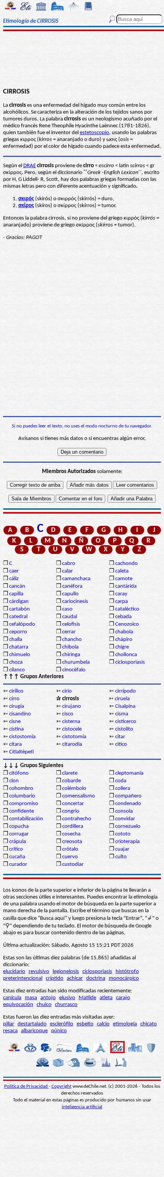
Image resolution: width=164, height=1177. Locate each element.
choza (16, 662)
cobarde (71, 781)
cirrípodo (125, 691)
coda (120, 781)
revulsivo (39, 972)
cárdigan (19, 601)
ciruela (122, 699)
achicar (75, 978)
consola (124, 811)
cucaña (17, 857)
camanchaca (76, 579)
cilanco (17, 670)
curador (18, 864)
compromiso (23, 804)
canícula (12, 998)
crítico (16, 849)
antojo (48, 998)
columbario (22, 796)
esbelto (85, 1024)
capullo (70, 594)
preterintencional (22, 978)
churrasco (66, 1005)
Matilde (87, 998)
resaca (10, 1031)
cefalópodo (22, 624)
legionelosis (66, 972)
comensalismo (78, 796)
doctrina (95, 978)
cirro (14, 699)
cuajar (122, 849)
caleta (122, 571)
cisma (121, 714)
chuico (44, 1005)
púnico (59, 1031)
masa (31, 998)
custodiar (73, 864)
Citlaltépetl (21, 752)
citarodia (72, 744)
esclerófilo (61, 1024)
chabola (124, 632)
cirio (67, 691)
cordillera (72, 826)
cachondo (126, 563)
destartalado (32, 1024)
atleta (106, 998)
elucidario (14, 972)
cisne (15, 722)
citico (121, 744)
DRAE (29, 166)
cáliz (14, 579)
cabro (68, 563)
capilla (16, 594)
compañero (128, 796)
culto (121, 857)
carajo (123, 998)
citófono (19, 773)
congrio (70, 811)
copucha (19, 826)
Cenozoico (127, 624)
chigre (122, 647)
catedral (18, 617)
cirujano (71, 706)
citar (120, 737)
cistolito (124, 729)
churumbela (76, 662)
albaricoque (34, 1031)
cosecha (71, 834)
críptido (54, 978)
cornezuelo (127, 826)
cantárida (126, 586)
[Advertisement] (82, 60)
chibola (70, 647)
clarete (69, 773)
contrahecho (76, 819)
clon (14, 781)
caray (121, 594)
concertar (73, 804)
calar (67, 571)
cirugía (16, 706)
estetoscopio (94, 133)
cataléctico (127, 609)
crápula (17, 842)
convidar (125, 819)
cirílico (16, 691)
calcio (103, 1024)
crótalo (70, 849)
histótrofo (127, 972)
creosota (72, 842)
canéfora (72, 586)
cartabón (19, 609)
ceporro (18, 632)
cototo (122, 834)
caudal (69, 617)
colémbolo (74, 788)
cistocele (72, 729)
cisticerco (125, 722)
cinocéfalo (73, 670)
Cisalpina (125, 706)
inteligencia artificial (82, 1106)
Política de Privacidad (26, 1086)
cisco (67, 714)
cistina (16, 729)
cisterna (71, 722)
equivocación (18, 1005)
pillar (8, 1024)
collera (122, 788)
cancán (17, 586)
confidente (21, 811)
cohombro (21, 788)
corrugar (19, 834)
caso (67, 609)
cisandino (20, 714)
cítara (15, 744)
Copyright (61, 1086)
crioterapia (127, 842)
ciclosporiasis (130, 662)
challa (15, 639)
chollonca (126, 655)
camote (123, 579)
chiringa (71, 655)
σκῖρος (26, 206)
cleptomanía (129, 773)
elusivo (67, 998)
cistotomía (74, 737)
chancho (72, 639)
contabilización (26, 819)
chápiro (123, 639)
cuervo (70, 857)
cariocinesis (75, 601)
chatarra (18, 647)
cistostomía (22, 737)
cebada (123, 617)
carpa (121, 601)
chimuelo (19, 655)
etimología (125, 1024)
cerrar (69, 632)
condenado (128, 804)
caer (14, 571)
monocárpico (124, 978)
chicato (148, 1024)
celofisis (71, 624)
